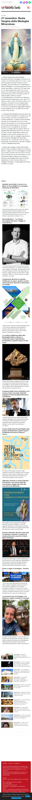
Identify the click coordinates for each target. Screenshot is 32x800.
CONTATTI (10, 763)
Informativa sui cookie (16, 798)
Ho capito (28, 796)
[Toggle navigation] (28, 7)
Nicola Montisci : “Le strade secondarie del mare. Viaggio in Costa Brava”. (13, 221)
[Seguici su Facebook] (21, 2)
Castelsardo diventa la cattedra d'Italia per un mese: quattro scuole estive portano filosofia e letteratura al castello (15, 281)
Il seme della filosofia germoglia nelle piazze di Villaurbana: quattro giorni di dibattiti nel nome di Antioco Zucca (16, 431)
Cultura (3, 15)
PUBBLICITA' (17, 763)
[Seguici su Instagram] (24, 2)
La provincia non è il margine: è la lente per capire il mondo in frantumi (15, 597)
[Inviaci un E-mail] (26, 2)
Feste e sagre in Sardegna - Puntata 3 (15, 569)
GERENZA (5, 763)
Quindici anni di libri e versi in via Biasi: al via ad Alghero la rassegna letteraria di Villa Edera (15, 186)
